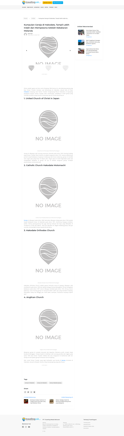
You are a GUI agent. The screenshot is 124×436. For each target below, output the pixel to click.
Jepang (63, 360)
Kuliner (24, 7)
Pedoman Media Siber (89, 426)
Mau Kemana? (57, 2)
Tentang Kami (87, 422)
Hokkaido (26, 92)
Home (25, 18)
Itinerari (51, 7)
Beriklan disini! (47, 2)
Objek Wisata (30, 7)
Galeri (42, 7)
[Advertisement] (50, 81)
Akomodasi (37, 7)
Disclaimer (86, 428)
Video (55, 7)
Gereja (25, 220)
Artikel (46, 7)
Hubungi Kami (87, 424)
